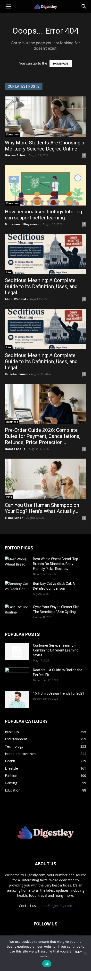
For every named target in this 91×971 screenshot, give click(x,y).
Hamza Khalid (15, 449)
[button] (8, 6)
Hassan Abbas (15, 155)
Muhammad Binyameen (22, 224)
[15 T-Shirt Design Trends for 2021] (17, 699)
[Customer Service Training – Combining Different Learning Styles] (17, 651)
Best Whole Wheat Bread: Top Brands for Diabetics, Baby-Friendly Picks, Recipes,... (55, 564)
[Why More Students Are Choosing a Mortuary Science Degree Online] (45, 116)
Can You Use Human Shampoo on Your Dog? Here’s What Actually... (42, 508)
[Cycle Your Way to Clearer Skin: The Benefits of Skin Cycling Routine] (17, 613)
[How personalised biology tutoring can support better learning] (45, 185)
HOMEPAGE (60, 63)
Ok (47, 964)
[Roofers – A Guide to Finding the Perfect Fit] (17, 676)
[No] (85, 953)
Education (12, 134)
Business (12, 422)
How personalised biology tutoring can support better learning (43, 215)
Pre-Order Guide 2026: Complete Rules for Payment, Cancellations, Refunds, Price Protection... (42, 436)
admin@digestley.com (55, 905)
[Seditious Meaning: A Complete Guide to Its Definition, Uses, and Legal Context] (45, 254)
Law (8, 272)
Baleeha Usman (16, 374)
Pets (9, 497)
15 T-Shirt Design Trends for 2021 (58, 693)
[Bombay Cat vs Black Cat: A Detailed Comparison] (17, 589)
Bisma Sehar (14, 517)
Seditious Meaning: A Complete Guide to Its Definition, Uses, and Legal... (41, 286)
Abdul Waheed (15, 299)
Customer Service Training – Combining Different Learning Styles (55, 650)
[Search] (84, 6)
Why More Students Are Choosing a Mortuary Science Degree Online (44, 146)
